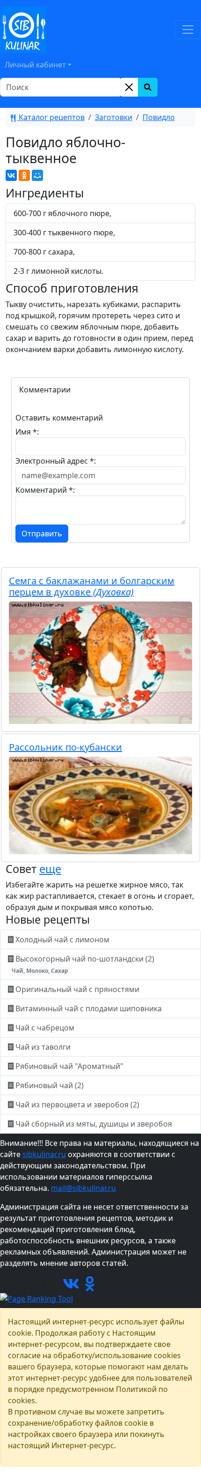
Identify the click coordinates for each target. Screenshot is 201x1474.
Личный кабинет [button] (35, 65)
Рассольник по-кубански (65, 747)
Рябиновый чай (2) (50, 1085)
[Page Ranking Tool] (36, 1298)
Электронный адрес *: (55, 461)
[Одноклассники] (24, 175)
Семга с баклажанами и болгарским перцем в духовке (91, 586)
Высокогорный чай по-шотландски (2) (84, 964)
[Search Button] (148, 87)
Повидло (159, 117)
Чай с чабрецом (45, 1028)
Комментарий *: (45, 490)
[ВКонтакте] (11, 175)
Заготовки (113, 117)
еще (50, 868)
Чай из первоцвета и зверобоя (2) (77, 1104)
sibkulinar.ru (44, 1154)
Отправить (42, 533)
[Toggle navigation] (188, 29)
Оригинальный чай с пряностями (77, 989)
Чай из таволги (43, 1047)
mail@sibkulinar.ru (83, 1188)
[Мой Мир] (37, 175)
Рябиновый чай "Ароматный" (69, 1066)
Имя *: (27, 432)
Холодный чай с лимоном (62, 939)
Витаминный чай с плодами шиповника (89, 1008)
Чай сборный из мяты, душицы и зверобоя (94, 1124)
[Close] (129, 87)
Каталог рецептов (51, 117)
